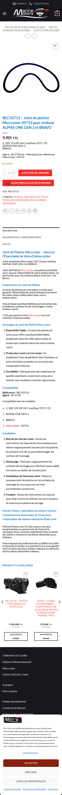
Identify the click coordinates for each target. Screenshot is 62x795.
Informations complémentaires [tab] (21, 237)
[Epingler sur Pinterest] (29, 211)
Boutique (18, 196)
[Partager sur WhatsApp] (5, 211)
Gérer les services (30, 752)
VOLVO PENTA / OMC (15, 674)
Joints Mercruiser (46, 30)
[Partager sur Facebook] (11, 211)
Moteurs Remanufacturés (17, 661)
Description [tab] (9, 230)
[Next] (59, 608)
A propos (7, 684)
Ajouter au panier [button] (16, 636)
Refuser (31, 772)
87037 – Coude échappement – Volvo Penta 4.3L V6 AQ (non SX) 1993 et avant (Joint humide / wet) (46, 608)
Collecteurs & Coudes (14, 655)
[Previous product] (34, 36)
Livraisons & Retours (14, 707)
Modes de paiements (14, 701)
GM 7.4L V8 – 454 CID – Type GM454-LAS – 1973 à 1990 (16, 604)
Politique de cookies (12, 789)
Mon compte (9, 691)
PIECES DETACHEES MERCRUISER (25, 27)
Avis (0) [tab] (6, 244)
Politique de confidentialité (34, 789)
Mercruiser (27, 270)
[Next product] (27, 36)
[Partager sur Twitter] (17, 211)
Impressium (53, 789)
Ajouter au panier (35, 172)
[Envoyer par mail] (23, 211)
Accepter (31, 763)
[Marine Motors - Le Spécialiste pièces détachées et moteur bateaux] (30, 13)
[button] (4, 13)
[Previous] (3, 608)
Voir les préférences (31, 781)
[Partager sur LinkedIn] (35, 211)
